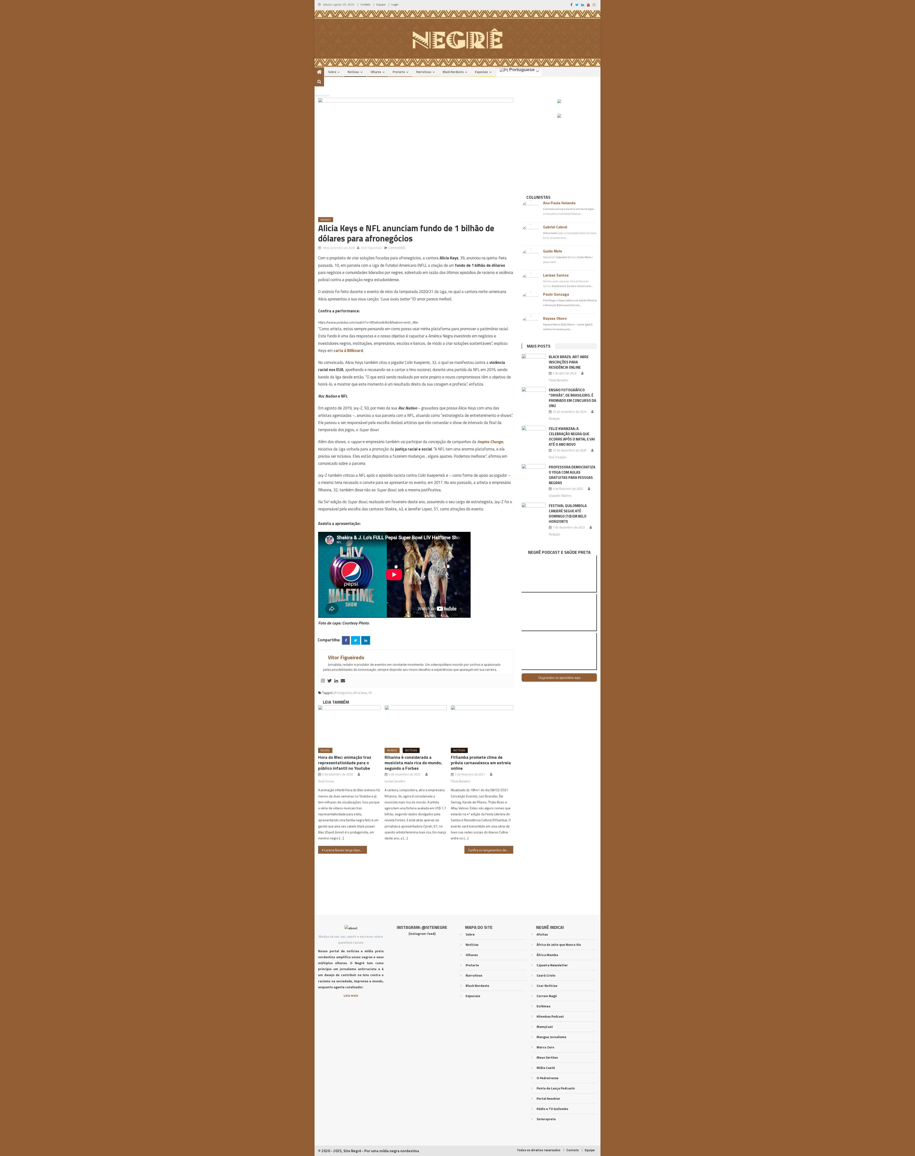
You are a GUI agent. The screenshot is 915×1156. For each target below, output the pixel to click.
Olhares (376, 71)
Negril (325, 750)
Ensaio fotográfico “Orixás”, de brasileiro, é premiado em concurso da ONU (572, 397)
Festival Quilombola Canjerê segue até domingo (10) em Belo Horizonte (568, 513)
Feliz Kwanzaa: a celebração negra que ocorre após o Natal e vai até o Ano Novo (572, 436)
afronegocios (342, 692)
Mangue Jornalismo (551, 1036)
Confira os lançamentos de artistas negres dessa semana (490, 850)
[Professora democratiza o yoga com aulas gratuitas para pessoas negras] (534, 472)
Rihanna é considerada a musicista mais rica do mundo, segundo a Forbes (413, 762)
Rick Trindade (557, 457)
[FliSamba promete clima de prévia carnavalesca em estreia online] (482, 724)
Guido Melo (552, 251)
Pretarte (399, 71)
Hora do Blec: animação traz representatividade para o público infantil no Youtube (344, 762)
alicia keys (360, 692)
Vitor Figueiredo (371, 247)
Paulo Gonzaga (556, 294)
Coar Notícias (547, 985)
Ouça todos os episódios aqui (559, 677)
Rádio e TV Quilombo (552, 1108)
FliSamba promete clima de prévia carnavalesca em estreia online (481, 762)
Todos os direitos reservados (538, 1150)
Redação (554, 418)
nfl (370, 692)
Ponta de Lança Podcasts (556, 1088)
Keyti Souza (326, 781)
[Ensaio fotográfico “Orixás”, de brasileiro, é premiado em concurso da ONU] (534, 395)
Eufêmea (543, 1006)
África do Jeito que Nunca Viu (559, 944)
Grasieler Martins (560, 495)
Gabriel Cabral (555, 227)
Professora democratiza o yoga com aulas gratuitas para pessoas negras (572, 475)
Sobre (332, 71)
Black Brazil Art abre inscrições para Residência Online (569, 362)
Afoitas (542, 934)
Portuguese (521, 69)
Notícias (353, 71)
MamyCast (545, 1026)
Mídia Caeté (546, 1067)
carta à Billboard (348, 350)
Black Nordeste (453, 71)
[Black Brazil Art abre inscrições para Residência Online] (534, 362)
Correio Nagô (547, 995)
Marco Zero (545, 1047)
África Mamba (547, 954)
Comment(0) (396, 247)
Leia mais (351, 995)
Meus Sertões (547, 1057)
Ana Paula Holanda (559, 203)
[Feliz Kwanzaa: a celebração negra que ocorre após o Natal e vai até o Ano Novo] (534, 434)
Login (394, 4)
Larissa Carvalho (395, 781)
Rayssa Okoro (555, 318)
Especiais (481, 71)
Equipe (381, 4)
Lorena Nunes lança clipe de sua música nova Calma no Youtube (345, 850)
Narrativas (423, 71)
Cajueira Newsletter (552, 965)
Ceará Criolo (546, 975)
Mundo (325, 219)
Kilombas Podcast (550, 1016)
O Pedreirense (548, 1077)
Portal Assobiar (548, 1098)
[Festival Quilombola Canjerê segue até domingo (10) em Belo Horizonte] (534, 511)
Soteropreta (546, 1118)
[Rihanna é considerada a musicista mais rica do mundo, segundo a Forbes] (416, 724)
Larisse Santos (556, 275)
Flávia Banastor (461, 781)
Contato (366, 4)
